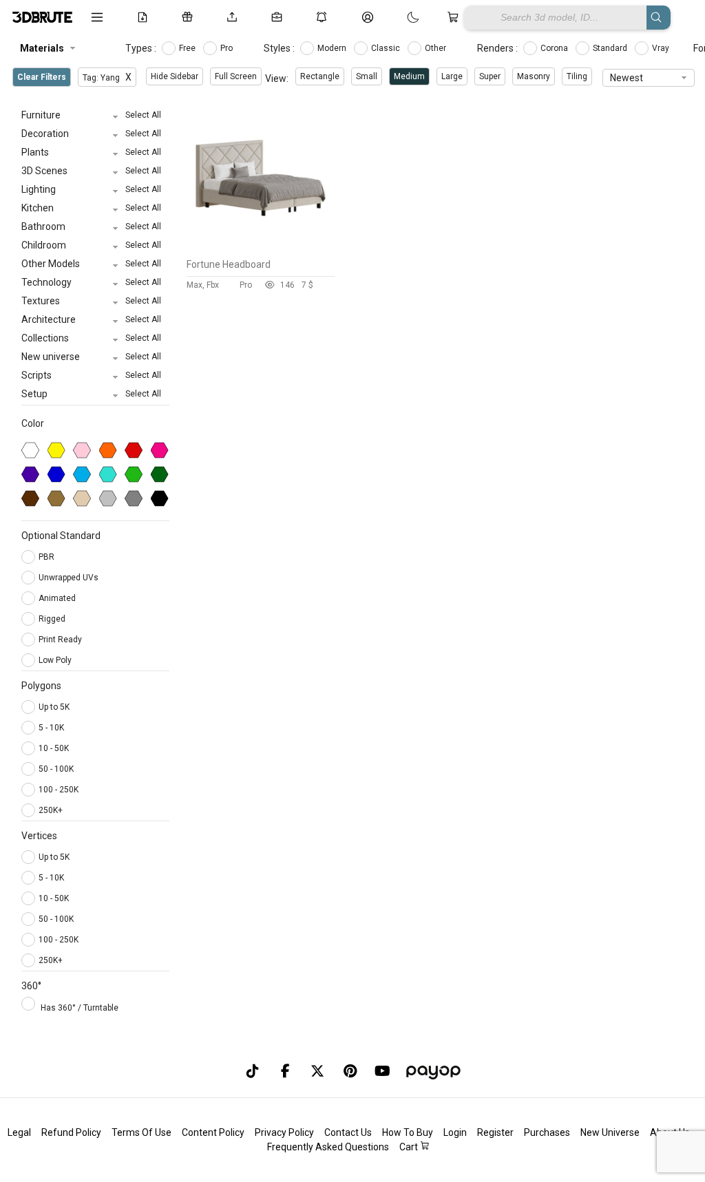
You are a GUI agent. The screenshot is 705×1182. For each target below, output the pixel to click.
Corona (555, 48)
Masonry (533, 76)
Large (452, 76)
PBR (47, 557)
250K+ (51, 810)
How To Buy (407, 1132)
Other (436, 48)
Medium (409, 76)
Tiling (577, 76)
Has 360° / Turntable (79, 1008)
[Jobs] (279, 17)
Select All (143, 115)
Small (366, 76)
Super (490, 76)
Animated (58, 598)
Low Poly (56, 660)
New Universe (610, 1132)
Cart (409, 1146)
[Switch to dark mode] (399, 17)
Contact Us (348, 1132)
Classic (386, 48)
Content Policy (213, 1132)
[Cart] (455, 17)
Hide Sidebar (174, 76)
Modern (332, 48)
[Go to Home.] (41, 17)
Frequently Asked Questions (328, 1146)
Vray (661, 48)
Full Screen (236, 76)
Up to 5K (54, 707)
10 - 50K (54, 748)
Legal (19, 1132)
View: (276, 78)
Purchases (547, 1132)
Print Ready (61, 639)
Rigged (53, 619)
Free (188, 48)
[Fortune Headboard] (261, 248)
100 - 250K (58, 789)
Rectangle (319, 76)
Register (495, 1132)
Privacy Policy (284, 1132)
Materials (42, 48)
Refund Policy (71, 1132)
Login (455, 1132)
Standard (611, 48)
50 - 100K (56, 769)
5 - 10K (51, 727)
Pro (227, 48)
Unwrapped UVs (70, 577)
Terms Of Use (141, 1132)
